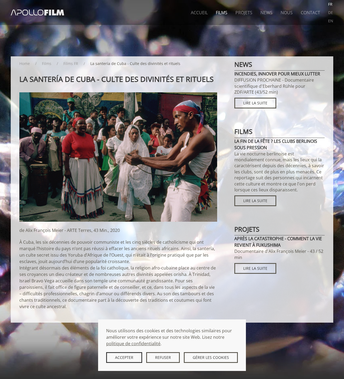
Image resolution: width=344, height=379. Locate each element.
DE (330, 12)
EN (330, 20)
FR (330, 4)
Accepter (124, 357)
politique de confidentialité (133, 344)
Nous (287, 13)
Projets (243, 13)
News (266, 13)
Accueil (199, 13)
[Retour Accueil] (37, 12)
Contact (310, 13)
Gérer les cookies (211, 357)
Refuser (163, 357)
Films (221, 13)
